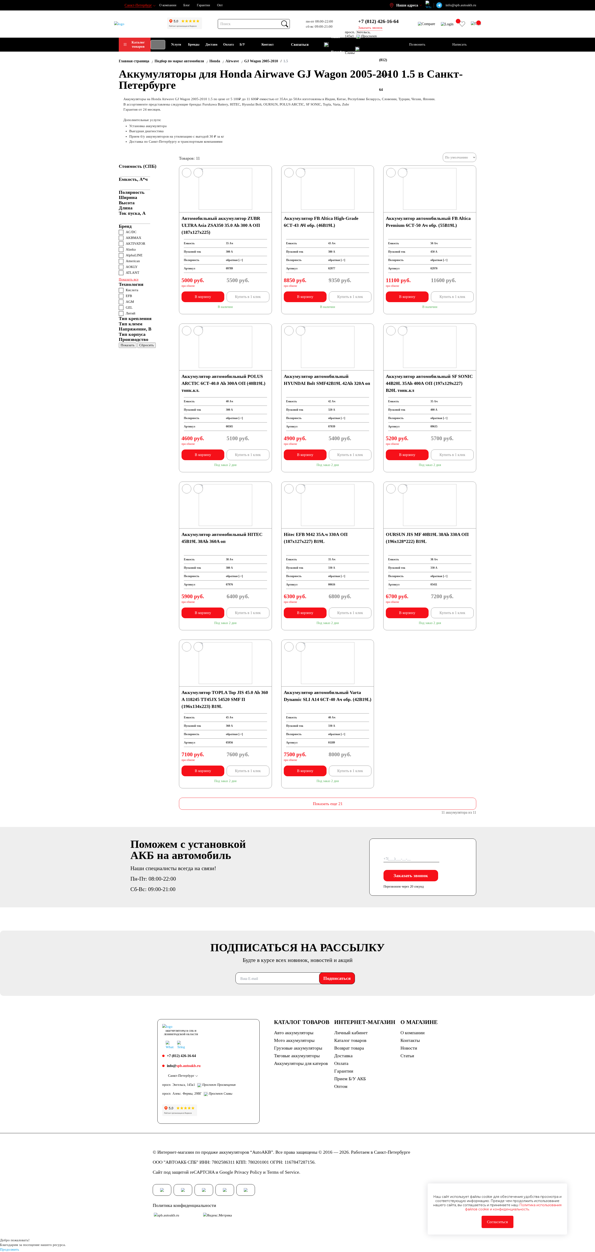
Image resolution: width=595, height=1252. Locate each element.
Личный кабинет (351, 1032)
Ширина (128, 197)
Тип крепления (135, 318)
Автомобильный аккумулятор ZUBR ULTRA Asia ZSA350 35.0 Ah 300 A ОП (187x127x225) (221, 225)
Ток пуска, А (132, 213)
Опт (220, 5)
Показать (128, 345)
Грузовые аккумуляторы (298, 1047)
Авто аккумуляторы (293, 1032)
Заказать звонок (410, 875)
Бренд (125, 226)
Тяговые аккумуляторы (297, 1055)
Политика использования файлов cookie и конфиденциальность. (513, 1207)
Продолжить (9, 1249)
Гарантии (203, 5)
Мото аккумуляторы (294, 1040)
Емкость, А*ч (133, 179)
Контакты (410, 1040)
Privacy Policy (248, 1172)
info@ (184, 1066)
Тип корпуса (132, 334)
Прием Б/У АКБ (350, 1078)
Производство (133, 339)
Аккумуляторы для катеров (301, 1063)
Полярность (132, 192)
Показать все (129, 279)
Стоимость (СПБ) (137, 166)
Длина (125, 207)
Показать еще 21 (328, 803)
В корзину (203, 297)
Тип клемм (130, 323)
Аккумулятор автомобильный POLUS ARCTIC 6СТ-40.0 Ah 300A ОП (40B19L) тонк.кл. (223, 383)
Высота (127, 202)
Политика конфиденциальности (184, 1205)
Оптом (340, 1086)
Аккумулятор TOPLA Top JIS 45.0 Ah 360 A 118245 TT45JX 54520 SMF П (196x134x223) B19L (225, 699)
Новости (408, 1047)
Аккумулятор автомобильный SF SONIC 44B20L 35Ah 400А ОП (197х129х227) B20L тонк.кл (429, 383)
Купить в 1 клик (248, 297)
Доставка (343, 1055)
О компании (167, 5)
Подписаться (337, 978)
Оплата (341, 1063)
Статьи (407, 1055)
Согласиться (497, 1222)
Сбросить (146, 345)
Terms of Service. (283, 1172)
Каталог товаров (138, 44)
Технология (131, 284)
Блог (186, 5)
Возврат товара (349, 1047)
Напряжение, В (135, 328)
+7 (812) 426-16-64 (378, 21)
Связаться (300, 44)
